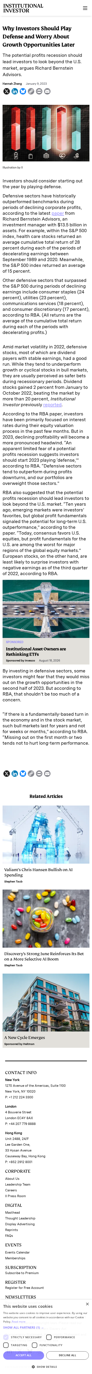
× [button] (87, 1304)
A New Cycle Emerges (24, 1037)
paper (58, 213)
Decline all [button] (67, 1355)
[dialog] (46, 1337)
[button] (46, 1327)
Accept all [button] (24, 1355)
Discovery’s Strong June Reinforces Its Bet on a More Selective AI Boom (44, 956)
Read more (18, 1321)
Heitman (28, 1044)
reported (52, 404)
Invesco (30, 660)
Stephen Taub (13, 881)
